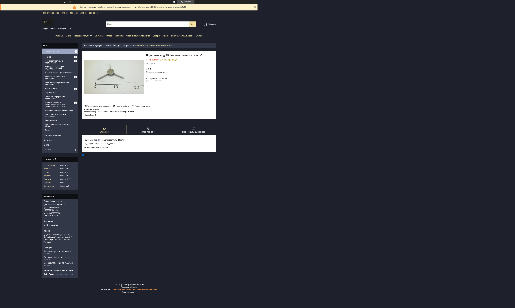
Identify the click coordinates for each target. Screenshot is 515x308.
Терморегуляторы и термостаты (54, 62)
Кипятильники (51, 120)
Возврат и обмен (160, 36)
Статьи (199, 36)
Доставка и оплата (103, 36)
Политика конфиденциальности (145, 289)
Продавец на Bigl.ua (129, 287)
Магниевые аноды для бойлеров (55, 78)
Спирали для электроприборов (59, 110)
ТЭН (100, 140)
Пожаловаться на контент (121, 289)
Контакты (119, 36)
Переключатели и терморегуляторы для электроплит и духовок (55, 104)
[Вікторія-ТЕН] (72, 22)
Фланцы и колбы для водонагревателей (54, 68)
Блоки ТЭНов (51, 88)
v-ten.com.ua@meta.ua (56, 205)
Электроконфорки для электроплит (55, 98)
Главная (59, 36)
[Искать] (192, 24)
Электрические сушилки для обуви (58, 125)
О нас (68, 36)
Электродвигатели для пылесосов (55, 115)
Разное (48, 130)
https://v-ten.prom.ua (64, 274)
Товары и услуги (81, 36)
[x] (86, 155)
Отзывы (47, 149)
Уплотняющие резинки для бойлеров (57, 84)
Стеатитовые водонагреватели (59, 73)
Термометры (50, 92)
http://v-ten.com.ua (54, 201)
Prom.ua (140, 285)
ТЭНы (107, 45)
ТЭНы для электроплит (122, 45)
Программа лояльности (182, 36)
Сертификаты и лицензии (138, 36)
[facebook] (83, 155)
